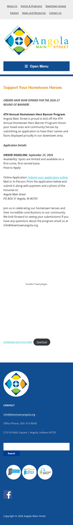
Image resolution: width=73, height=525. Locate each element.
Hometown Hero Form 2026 (17, 342)
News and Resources (34, 13)
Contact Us (55, 13)
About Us (12, 6)
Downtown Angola (55, 6)
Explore (14, 13)
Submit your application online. (48, 177)
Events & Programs (31, 6)
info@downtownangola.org (19, 414)
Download (42, 342)
